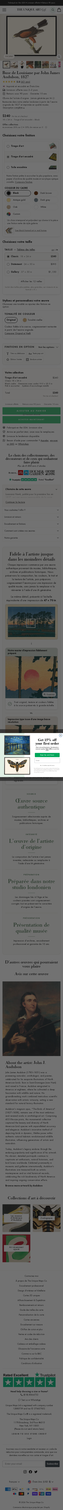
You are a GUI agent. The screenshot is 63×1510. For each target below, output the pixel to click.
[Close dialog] (60, 735)
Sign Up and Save (47, 755)
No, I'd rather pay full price (47, 765)
